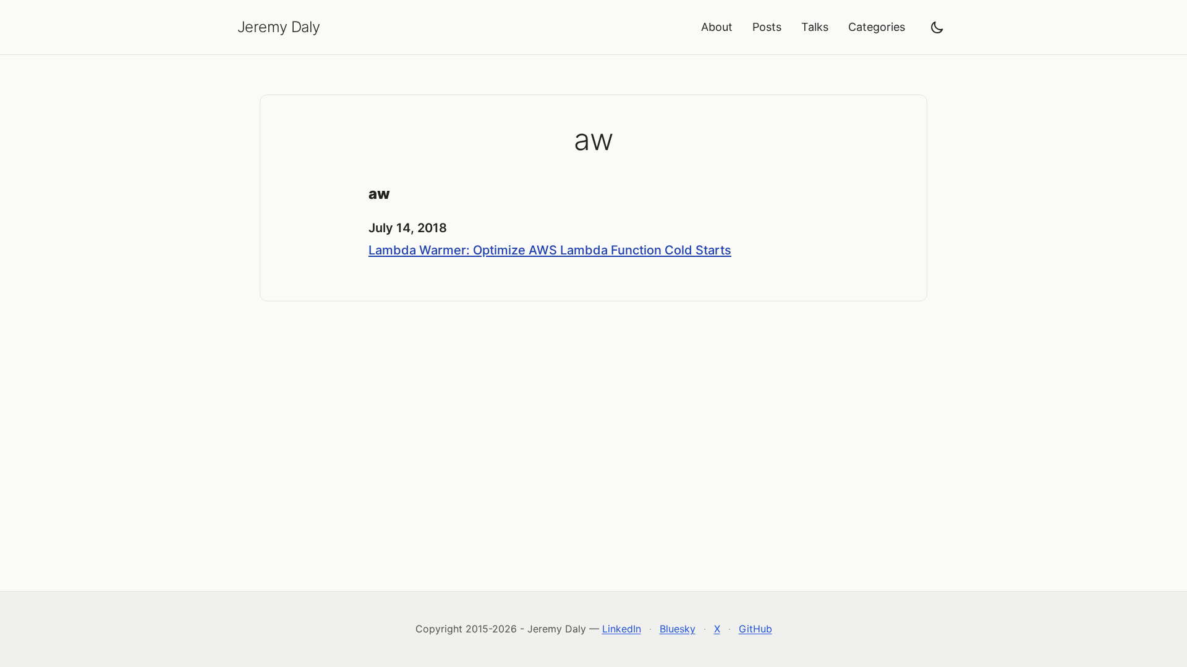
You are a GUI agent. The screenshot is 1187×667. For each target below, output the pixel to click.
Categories (876, 26)
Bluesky (678, 629)
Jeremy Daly (278, 27)
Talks (814, 26)
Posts (766, 26)
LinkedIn (621, 629)
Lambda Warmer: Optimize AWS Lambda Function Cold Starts (549, 250)
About (717, 26)
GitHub (755, 629)
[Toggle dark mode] (937, 27)
